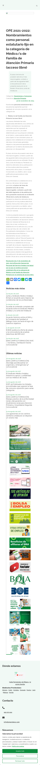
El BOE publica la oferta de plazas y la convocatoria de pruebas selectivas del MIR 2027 (19, 332)
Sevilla (11, 692)
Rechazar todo (20, 761)
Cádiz (10, 690)
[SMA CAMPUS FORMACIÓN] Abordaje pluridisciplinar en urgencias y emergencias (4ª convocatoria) (17, 364)
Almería (4, 690)
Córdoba (16, 690)
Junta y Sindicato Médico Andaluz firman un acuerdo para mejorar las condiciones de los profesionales (20, 298)
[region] (20, 748)
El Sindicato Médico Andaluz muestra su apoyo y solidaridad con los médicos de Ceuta (18, 376)
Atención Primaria (20, 98)
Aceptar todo (20, 751)
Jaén (33, 690)
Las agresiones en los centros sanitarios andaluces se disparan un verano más (19, 416)
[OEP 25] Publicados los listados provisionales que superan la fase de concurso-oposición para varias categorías (20, 387)
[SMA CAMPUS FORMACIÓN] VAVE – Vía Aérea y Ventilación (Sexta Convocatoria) (19, 343)
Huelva (29, 690)
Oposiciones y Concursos (23, 96)
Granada (22, 690)
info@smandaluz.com (12, 722)
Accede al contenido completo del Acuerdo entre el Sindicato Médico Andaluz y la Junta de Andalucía (20, 309)
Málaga (5, 692)
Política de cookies (18, 746)
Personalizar (20, 756)
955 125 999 (8, 712)
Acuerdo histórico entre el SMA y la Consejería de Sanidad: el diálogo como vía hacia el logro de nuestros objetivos (19, 320)
